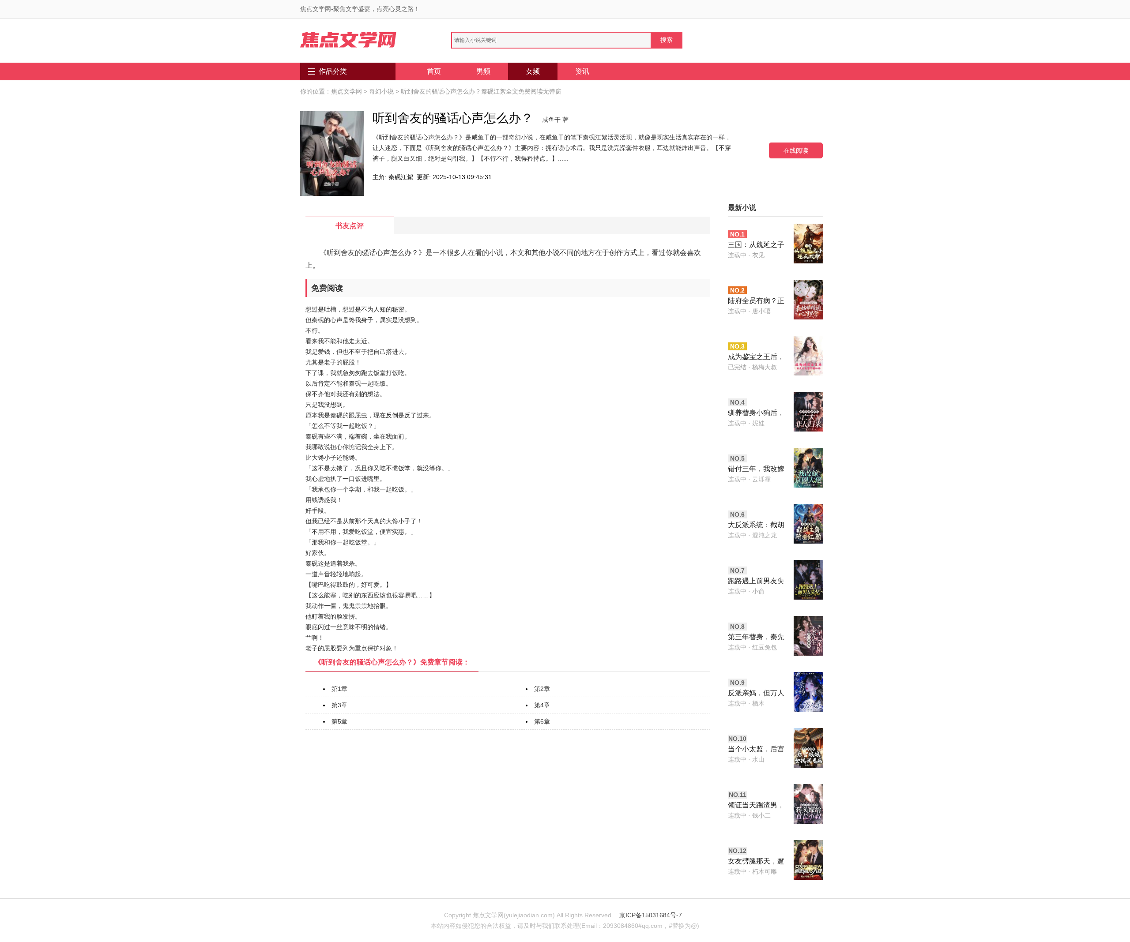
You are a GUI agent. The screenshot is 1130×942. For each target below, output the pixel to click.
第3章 (339, 705)
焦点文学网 (346, 91)
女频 (533, 71)
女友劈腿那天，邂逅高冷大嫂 (756, 862)
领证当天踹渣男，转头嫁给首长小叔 (756, 806)
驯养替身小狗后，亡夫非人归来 (756, 413)
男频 (483, 71)
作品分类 (333, 71)
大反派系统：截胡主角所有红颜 (756, 525)
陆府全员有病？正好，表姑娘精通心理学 (756, 301)
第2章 (542, 688)
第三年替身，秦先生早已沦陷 (756, 637)
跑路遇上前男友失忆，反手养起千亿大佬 (756, 581)
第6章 (542, 721)
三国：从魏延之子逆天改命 (756, 245)
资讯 (582, 71)
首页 (434, 71)
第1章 (339, 688)
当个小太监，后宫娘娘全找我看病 (756, 749)
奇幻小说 (381, 91)
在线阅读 (795, 150)
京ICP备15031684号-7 (650, 915)
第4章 (542, 705)
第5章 (339, 721)
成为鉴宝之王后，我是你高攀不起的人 (756, 357)
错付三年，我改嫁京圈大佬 (756, 469)
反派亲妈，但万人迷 (756, 693)
